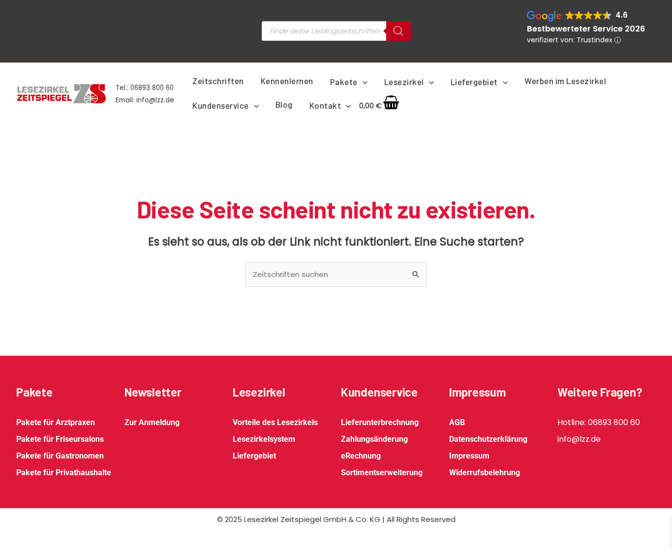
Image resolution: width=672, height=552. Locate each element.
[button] (362, 82)
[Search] (398, 31)
